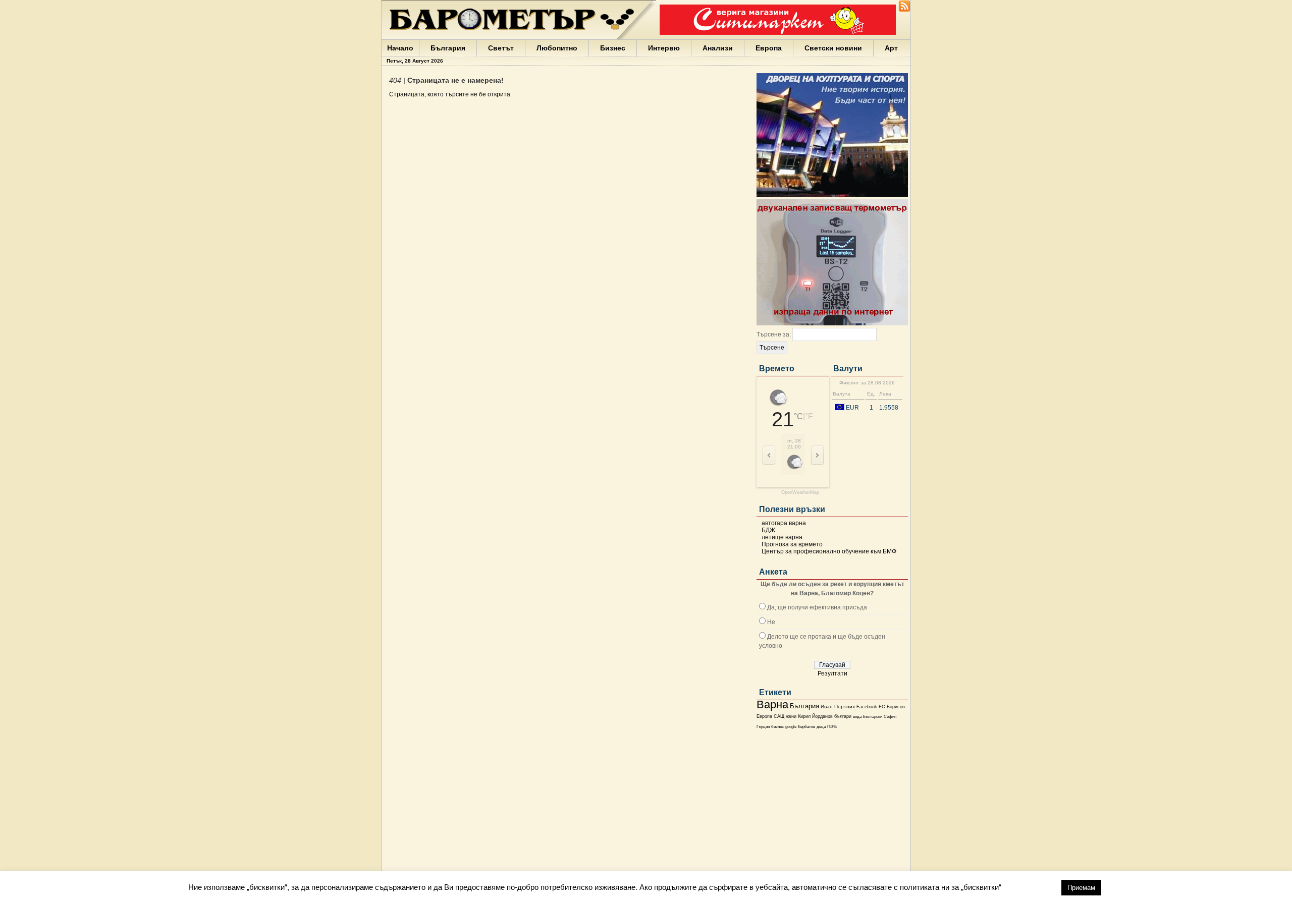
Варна (772, 704)
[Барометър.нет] (904, 10)
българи (842, 716)
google (790, 726)
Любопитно (556, 48)
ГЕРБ (832, 726)
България (447, 48)
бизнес (777, 726)
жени (791, 716)
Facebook (866, 706)
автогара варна (784, 523)
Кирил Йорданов (815, 716)
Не (771, 622)
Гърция (763, 726)
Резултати (832, 673)
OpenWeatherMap (800, 492)
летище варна (782, 537)
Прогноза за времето (792, 544)
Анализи (718, 48)
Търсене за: (774, 334)
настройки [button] (1031, 887)
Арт (891, 48)
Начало (400, 48)
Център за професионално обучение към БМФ (829, 551)
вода (857, 716)
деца (821, 726)
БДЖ (768, 530)
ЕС (882, 706)
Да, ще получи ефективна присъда (817, 607)
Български (872, 716)
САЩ (779, 716)
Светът (501, 48)
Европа (769, 48)
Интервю (664, 48)
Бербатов (806, 726)
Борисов (896, 706)
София (890, 716)
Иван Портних (838, 706)
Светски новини (833, 48)
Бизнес (612, 48)
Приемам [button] (1081, 887)
